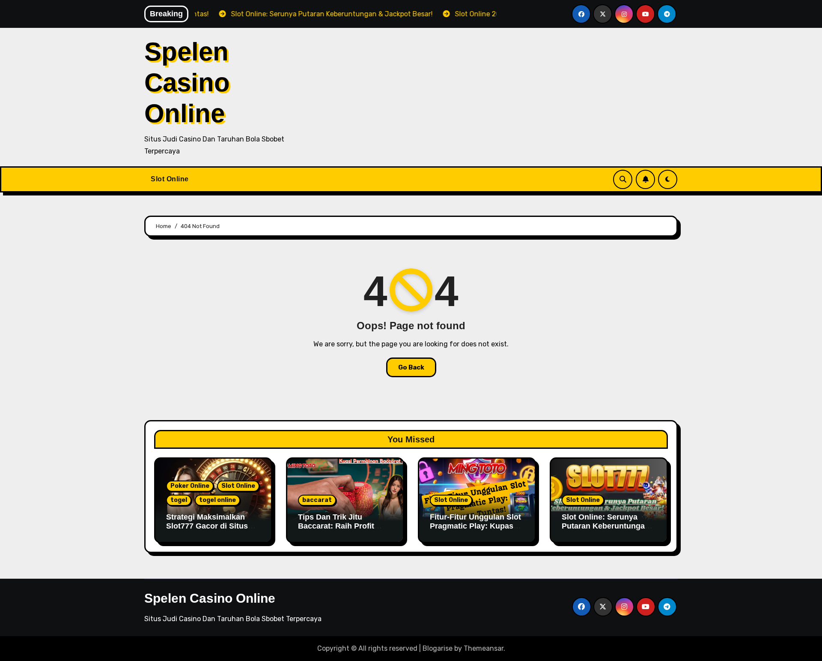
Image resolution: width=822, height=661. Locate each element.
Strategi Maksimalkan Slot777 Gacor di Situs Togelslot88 (207, 526)
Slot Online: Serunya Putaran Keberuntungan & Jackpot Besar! (605, 526)
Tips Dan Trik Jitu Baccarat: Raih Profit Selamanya (336, 526)
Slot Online (170, 179)
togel (178, 500)
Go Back (411, 367)
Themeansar (483, 648)
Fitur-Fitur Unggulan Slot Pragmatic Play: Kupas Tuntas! (475, 526)
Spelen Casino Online (187, 82)
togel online (217, 500)
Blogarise (438, 648)
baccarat (317, 500)
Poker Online (189, 486)
